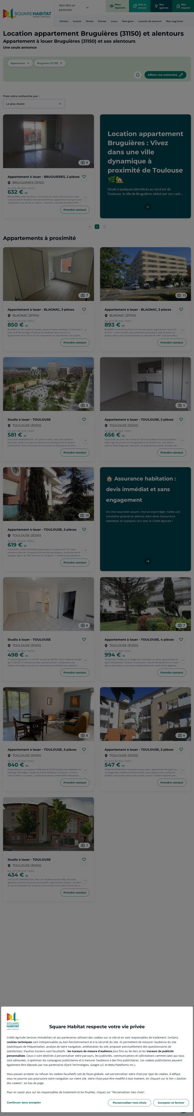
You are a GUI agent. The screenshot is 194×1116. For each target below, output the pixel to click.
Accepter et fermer (171, 1102)
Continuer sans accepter (24, 1102)
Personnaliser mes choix (129, 1102)
